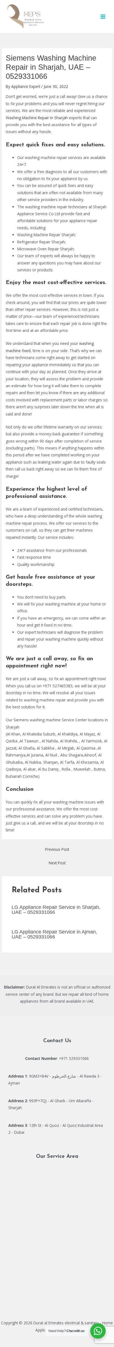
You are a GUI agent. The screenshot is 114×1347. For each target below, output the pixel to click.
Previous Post (57, 849)
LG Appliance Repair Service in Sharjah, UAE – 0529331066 (56, 909)
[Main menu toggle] (103, 16)
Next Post (57, 862)
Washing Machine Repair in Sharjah (37, 117)
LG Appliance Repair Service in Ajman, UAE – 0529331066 (54, 934)
